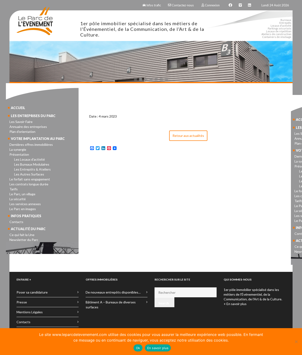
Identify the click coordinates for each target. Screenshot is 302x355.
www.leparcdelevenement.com (79, 334)
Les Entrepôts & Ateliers (32, 169)
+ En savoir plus (235, 304)
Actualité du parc (28, 229)
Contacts (16, 222)
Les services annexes (25, 204)
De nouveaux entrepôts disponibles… (113, 292)
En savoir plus (158, 348)
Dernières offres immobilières (31, 145)
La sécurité (17, 199)
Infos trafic (153, 5)
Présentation (19, 154)
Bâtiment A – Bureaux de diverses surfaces (111, 304)
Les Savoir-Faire (21, 122)
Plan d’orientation (22, 132)
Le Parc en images (22, 209)
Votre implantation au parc (38, 139)
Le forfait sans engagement (29, 179)
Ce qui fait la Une (21, 235)
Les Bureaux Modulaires (31, 164)
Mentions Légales (30, 312)
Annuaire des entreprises (28, 127)
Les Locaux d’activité (29, 159)
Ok (138, 348)
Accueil (18, 108)
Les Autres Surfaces (29, 174)
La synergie (17, 149)
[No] (296, 341)
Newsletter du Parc (23, 240)
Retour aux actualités (188, 136)
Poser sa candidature (32, 292)
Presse (22, 302)
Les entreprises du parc (33, 116)
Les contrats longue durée (28, 184)
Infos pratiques (26, 216)
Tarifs (13, 189)
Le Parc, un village (22, 194)
